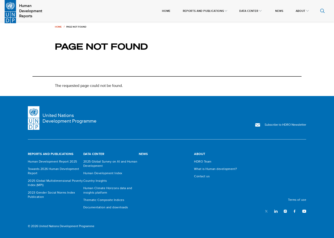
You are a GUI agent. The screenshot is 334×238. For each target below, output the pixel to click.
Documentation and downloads (105, 207)
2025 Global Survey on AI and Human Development (110, 163)
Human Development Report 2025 (52, 161)
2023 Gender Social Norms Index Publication (51, 194)
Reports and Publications (51, 154)
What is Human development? (215, 169)
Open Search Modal (322, 11)
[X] (266, 211)
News (143, 154)
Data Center (93, 154)
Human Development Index (102, 173)
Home (58, 26)
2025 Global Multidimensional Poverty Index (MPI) (55, 183)
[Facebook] (294, 211)
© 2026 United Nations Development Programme (61, 226)
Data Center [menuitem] (248, 11)
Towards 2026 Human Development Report (53, 171)
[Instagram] (285, 211)
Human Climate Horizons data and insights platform (107, 190)
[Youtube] (304, 211)
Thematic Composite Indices (103, 200)
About (199, 154)
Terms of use (297, 199)
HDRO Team (202, 161)
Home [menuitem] (166, 11)
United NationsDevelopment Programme (69, 118)
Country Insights (95, 181)
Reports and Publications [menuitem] (203, 11)
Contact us (202, 176)
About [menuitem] (300, 11)
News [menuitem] (279, 11)
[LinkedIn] (276, 211)
